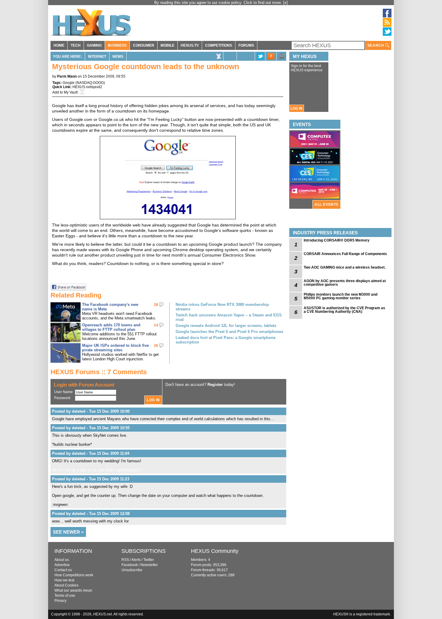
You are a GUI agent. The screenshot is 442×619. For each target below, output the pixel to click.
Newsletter (149, 565)
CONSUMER (143, 45)
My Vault (71, 92)
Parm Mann (67, 76)
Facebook (129, 565)
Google (69, 83)
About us (61, 560)
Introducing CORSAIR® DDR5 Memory (337, 240)
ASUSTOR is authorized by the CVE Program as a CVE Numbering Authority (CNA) (344, 309)
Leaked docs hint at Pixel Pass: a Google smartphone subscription (225, 339)
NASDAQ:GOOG (90, 83)
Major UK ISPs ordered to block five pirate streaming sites (115, 347)
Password (62, 398)
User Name (63, 392)
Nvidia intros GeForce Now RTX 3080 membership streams (222, 306)
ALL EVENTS (327, 204)
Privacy (60, 601)
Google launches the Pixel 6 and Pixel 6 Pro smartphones (229, 331)
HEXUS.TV (190, 45)
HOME (59, 45)
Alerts (136, 560)
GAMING (94, 45)
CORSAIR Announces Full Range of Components (345, 254)
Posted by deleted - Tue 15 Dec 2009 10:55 (91, 428)
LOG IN (296, 108)
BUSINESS (117, 45)
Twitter (148, 560)
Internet (97, 56)
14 (156, 325)
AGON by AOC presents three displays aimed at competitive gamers (345, 282)
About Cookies (66, 585)
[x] (285, 2)
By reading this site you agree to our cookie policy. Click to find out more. (218, 2)
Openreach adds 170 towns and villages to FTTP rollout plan (111, 327)
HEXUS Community (214, 551)
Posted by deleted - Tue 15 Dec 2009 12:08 (91, 513)
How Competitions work (73, 575)
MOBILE (167, 45)
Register (215, 384)
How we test (64, 580)
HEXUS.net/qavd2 (87, 87)
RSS (125, 560)
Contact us (63, 570)
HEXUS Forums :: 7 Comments (99, 372)
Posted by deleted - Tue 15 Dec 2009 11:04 (90, 453)
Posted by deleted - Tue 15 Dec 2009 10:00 (91, 411)
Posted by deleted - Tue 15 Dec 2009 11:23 (90, 479)
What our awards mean (73, 590)
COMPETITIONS (218, 45)
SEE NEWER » (68, 531)
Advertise (62, 565)
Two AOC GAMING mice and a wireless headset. (344, 267)
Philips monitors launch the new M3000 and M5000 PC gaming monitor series (340, 296)
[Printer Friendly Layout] (281, 58)
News (117, 56)
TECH (76, 45)
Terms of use (64, 595)
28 (156, 305)
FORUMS (246, 45)
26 (156, 345)
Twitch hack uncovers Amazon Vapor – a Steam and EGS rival (229, 317)
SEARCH (376, 45)
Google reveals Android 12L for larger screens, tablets (226, 325)
